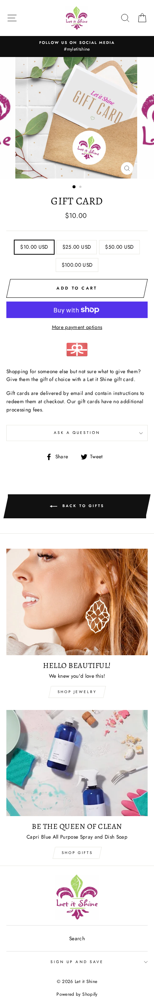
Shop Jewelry (77, 692)
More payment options (77, 327)
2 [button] (81, 187)
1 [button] (74, 187)
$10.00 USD (34, 247)
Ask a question (77, 432)
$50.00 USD (119, 247)
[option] (77, 46)
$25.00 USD (76, 247)
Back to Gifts (82, 506)
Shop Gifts (77, 852)
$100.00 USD (77, 265)
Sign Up (40, 986)
